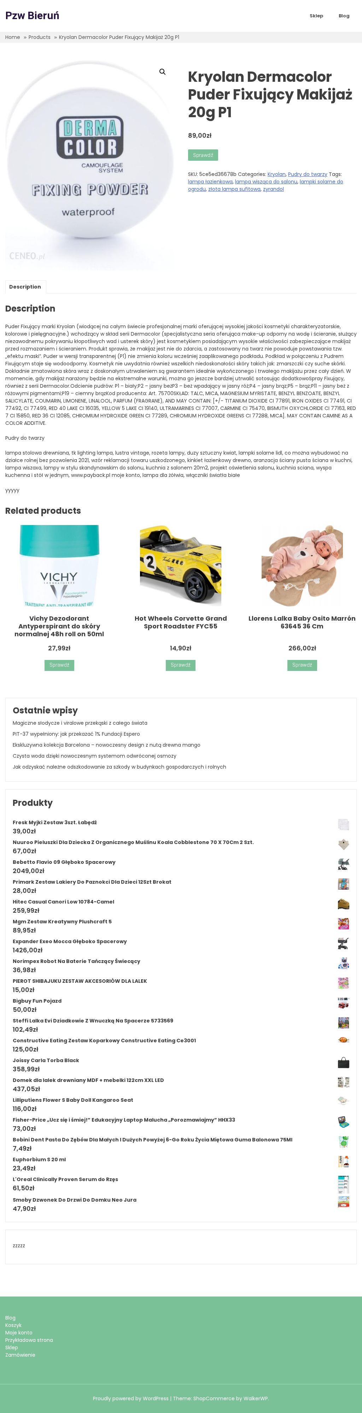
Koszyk (13, 1325)
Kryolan (277, 174)
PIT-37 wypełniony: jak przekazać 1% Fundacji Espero (76, 733)
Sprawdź (203, 155)
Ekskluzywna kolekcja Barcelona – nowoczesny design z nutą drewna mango (106, 744)
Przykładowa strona (29, 1340)
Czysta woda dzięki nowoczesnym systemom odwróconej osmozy (94, 755)
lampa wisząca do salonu (266, 181)
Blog (344, 15)
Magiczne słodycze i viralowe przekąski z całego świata (80, 723)
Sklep (316, 15)
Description (25, 286)
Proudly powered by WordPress (131, 1398)
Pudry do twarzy (307, 174)
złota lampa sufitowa (234, 189)
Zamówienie (20, 1354)
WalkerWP (256, 1398)
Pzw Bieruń (32, 16)
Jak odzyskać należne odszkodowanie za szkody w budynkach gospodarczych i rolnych (119, 766)
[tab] (25, 287)
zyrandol (273, 189)
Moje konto (19, 1332)
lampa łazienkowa (210, 181)
